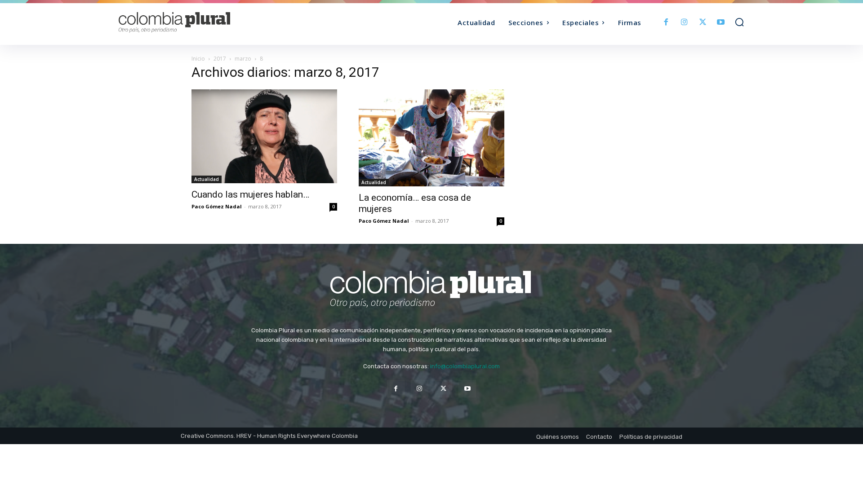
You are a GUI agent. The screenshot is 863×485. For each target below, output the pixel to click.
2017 (220, 58)
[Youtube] (721, 23)
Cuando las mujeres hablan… (250, 194)
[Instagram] (684, 23)
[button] (739, 22)
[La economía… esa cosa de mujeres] (431, 137)
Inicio (198, 58)
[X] (703, 23)
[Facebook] (666, 23)
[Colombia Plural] (197, 22)
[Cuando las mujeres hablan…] (264, 136)
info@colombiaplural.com (465, 366)
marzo (243, 58)
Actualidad (206, 179)
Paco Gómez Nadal (216, 206)
